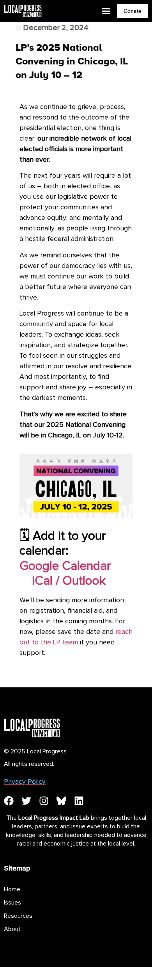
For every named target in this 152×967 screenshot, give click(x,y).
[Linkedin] (79, 801)
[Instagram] (44, 801)
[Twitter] (26, 801)
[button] (106, 11)
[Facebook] (9, 801)
